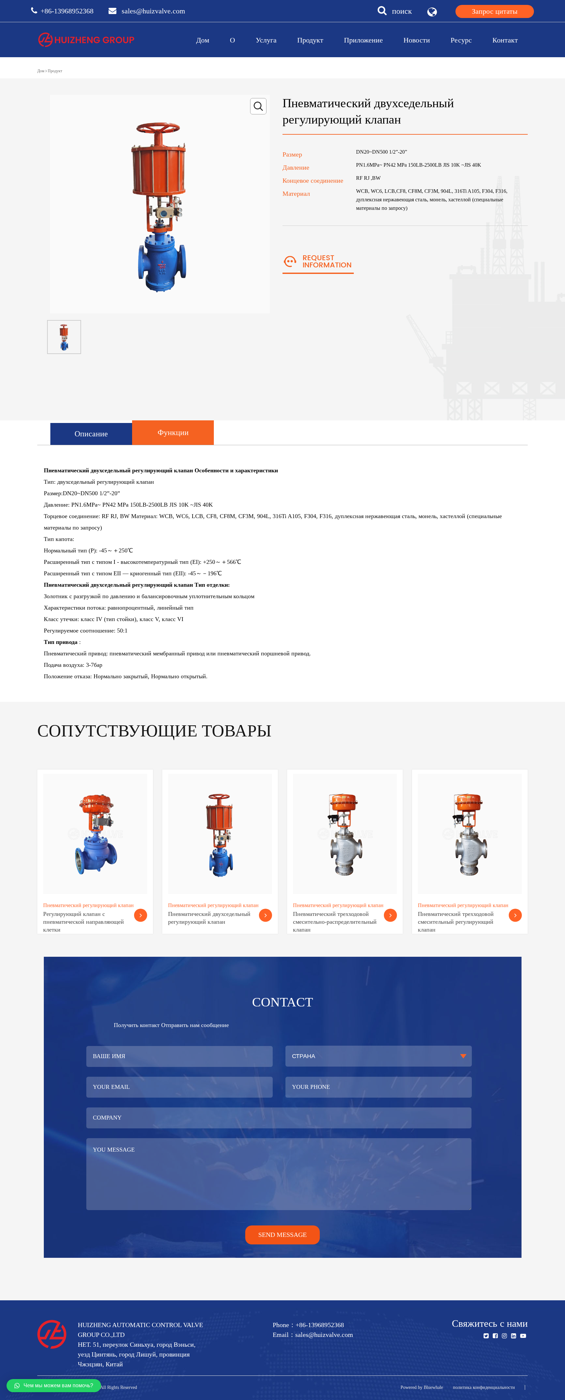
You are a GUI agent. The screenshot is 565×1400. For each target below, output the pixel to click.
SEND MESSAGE (282, 1234)
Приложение (363, 40)
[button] (54, 1385)
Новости (416, 40)
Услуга (266, 40)
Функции (173, 432)
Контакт (505, 40)
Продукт (310, 40)
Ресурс (461, 40)
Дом (202, 40)
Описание (91, 434)
